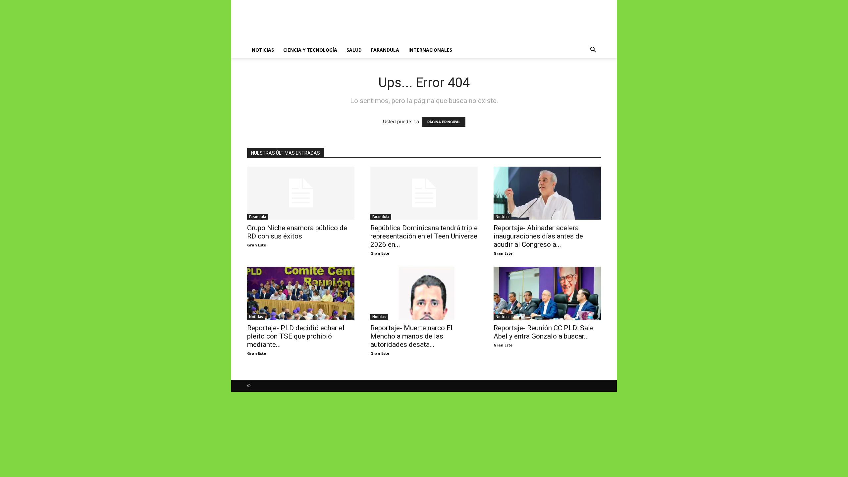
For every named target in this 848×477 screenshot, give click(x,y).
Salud (354, 50)
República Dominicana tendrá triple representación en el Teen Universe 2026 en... (424, 236)
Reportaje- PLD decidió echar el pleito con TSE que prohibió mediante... (295, 336)
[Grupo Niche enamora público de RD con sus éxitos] (300, 193)
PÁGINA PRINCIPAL (443, 122)
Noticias (263, 50)
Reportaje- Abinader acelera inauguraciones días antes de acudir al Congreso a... (538, 236)
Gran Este (256, 244)
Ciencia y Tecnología (310, 50)
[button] (593, 50)
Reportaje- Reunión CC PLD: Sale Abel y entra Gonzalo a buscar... (544, 332)
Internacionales (430, 50)
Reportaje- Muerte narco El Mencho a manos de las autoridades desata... (411, 336)
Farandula (385, 50)
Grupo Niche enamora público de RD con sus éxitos (297, 232)
